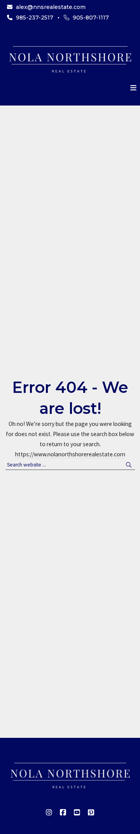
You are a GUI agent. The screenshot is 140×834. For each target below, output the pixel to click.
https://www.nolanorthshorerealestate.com (70, 454)
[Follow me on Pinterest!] (91, 812)
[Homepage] (70, 58)
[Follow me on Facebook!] (63, 812)
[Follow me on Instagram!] (49, 812)
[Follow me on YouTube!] (77, 812)
